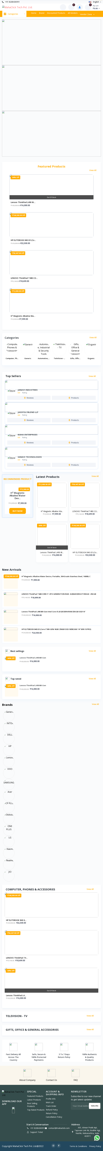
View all (93, 170)
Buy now (18, 511)
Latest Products (34, 1099)
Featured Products (35, 1096)
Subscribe (94, 1106)
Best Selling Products (32, 1104)
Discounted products (56, 13)
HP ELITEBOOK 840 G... (16, 920)
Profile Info (51, 1099)
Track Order (51, 1106)
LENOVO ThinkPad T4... (17, 958)
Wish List (50, 1102)
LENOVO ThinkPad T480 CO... (24, 278)
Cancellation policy (54, 1117)
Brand (41, 13)
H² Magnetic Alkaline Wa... (23, 316)
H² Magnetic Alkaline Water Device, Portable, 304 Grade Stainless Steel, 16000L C (56, 576)
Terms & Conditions (78, 1146)
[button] (13, 1110)
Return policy (51, 1113)
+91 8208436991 (12, 2)
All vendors (73, 13)
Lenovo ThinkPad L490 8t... (23, 202)
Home (33, 13)
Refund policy (52, 1109)
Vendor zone (86, 14)
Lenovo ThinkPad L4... (16, 995)
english (96, 2)
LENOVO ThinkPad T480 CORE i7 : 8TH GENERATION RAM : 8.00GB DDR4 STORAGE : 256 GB (59, 594)
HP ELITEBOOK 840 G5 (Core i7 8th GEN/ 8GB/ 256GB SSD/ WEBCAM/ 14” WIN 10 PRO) (56, 629)
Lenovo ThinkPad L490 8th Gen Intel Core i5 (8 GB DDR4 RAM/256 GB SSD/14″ (53, 611)
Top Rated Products (36, 1110)
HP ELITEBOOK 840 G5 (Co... (23, 240)
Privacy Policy (95, 1146)
